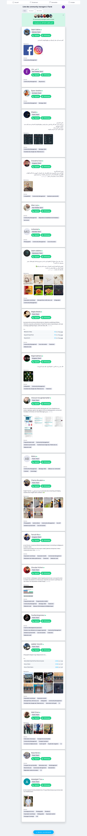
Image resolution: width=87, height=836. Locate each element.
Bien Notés (39, 10)
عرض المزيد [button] (44, 176)
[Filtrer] (63, 7)
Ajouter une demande (44, 832)
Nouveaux (31, 10)
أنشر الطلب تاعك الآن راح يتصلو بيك (43, 23)
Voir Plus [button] (50, 325)
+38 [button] (37, 816)
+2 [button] (59, 703)
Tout (25, 10)
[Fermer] (63, 15)
